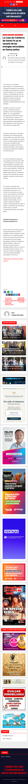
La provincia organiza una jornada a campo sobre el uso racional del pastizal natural (9, 301)
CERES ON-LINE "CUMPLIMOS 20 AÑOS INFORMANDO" (14, 13)
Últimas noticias (19, 34)
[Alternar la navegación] (15, 25)
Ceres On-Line (13, 53)
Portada (5, 34)
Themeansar (14, 781)
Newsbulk (22, 779)
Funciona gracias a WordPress (9, 779)
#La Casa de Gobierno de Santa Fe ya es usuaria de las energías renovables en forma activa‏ (16, 60)
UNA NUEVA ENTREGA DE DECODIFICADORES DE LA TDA (19, 300)
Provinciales (11, 34)
